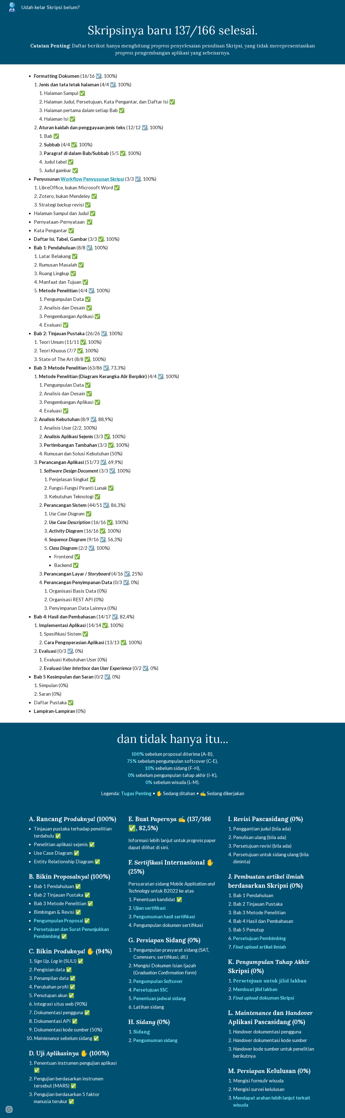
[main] (172, 39)
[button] (9, 1109)
